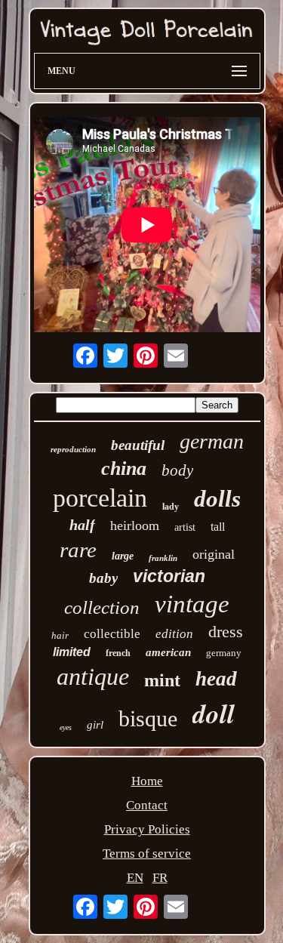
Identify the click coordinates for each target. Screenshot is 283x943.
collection (102, 607)
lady (170, 506)
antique (93, 676)
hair (60, 635)
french (118, 653)
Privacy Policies (147, 829)
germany (223, 652)
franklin (163, 557)
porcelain (100, 498)
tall (218, 526)
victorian (169, 576)
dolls (217, 498)
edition (174, 634)
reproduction (73, 449)
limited (72, 652)
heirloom (134, 525)
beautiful (138, 445)
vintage (192, 604)
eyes (66, 727)
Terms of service (147, 853)
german (212, 441)
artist (184, 527)
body (177, 470)
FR (160, 878)
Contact (147, 805)
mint (162, 680)
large (123, 556)
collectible (112, 634)
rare (78, 550)
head (216, 678)
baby (103, 578)
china (123, 468)
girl (95, 725)
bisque (147, 718)
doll (213, 713)
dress (225, 631)
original (213, 554)
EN (135, 878)
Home (147, 781)
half (82, 524)
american (168, 652)
